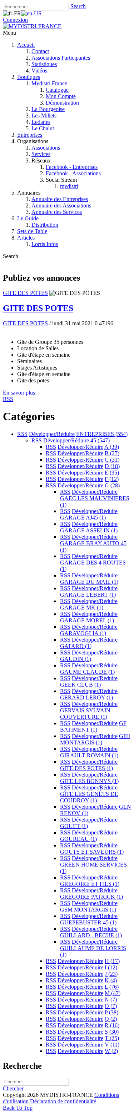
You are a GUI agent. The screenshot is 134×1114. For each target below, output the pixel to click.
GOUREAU (78, 839)
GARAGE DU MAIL (89, 582)
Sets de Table (32, 231)
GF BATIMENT (93, 726)
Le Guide (28, 218)
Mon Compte (61, 96)
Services (40, 154)
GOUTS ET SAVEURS (92, 852)
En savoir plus (19, 393)
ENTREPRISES (102, 434)
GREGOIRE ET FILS (89, 884)
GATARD (75, 646)
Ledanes (40, 122)
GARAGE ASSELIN (89, 530)
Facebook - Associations (73, 173)
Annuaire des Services (56, 212)
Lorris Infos (44, 244)
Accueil (26, 45)
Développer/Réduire (52, 434)
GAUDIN (75, 659)
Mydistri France (49, 83)
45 (100, 440)
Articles (26, 238)
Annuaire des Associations (61, 205)
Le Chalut (42, 128)
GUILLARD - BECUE (91, 935)
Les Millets (43, 115)
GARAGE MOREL (87, 620)
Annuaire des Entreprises (59, 199)
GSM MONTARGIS (88, 910)
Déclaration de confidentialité (63, 1101)
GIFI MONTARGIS (95, 739)
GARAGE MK (81, 607)
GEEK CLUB (80, 685)
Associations (45, 148)
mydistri (69, 186)
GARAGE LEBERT (88, 595)
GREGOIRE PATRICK (91, 897)
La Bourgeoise (48, 109)
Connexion (15, 20)
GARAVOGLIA (83, 633)
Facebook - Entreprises (72, 167)
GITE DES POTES (25, 293)
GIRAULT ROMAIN (89, 755)
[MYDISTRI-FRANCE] (32, 26)
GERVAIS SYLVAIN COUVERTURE (85, 713)
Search (78, 6)
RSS (22, 434)
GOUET (74, 826)
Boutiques (28, 77)
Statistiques (44, 64)
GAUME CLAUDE (87, 672)
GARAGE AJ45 (83, 518)
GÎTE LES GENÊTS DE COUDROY (89, 797)
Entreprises (29, 135)
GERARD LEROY (86, 697)
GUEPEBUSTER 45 (88, 922)
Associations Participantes (60, 58)
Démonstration (62, 103)
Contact (40, 51)
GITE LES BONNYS (89, 781)
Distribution (44, 225)
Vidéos (39, 70)
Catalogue (57, 90)
